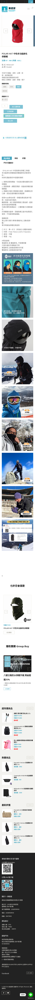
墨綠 (4, 87)
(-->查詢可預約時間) (8, 959)
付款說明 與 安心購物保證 (14, 138)
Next (29, 31)
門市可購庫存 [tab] (8, 163)
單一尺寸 (5, 99)
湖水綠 (5, 91)
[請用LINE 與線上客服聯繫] (17, 869)
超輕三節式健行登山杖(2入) (22, 713)
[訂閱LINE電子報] (17, 885)
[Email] (8, 993)
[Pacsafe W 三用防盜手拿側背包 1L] (7, 814)
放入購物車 (16, 107)
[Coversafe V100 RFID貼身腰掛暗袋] (7, 780)
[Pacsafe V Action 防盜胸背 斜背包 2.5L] (7, 767)
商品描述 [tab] (7, 158)
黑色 (11, 87)
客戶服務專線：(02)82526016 (10, 909)
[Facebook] (3, 993)
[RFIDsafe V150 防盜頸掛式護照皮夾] (7, 793)
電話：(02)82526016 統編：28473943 (8, 914)
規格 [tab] (16, 158)
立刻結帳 (10, 111)
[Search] (32, 8)
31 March (7, 665)
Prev (6, 31)
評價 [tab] (23, 158)
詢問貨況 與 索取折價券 (13, 116)
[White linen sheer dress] (17, 609)
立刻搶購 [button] (7, 689)
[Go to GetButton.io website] (31, 998)
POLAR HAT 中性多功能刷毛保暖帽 (16, 628)
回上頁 (10, 121)
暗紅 (18, 87)
